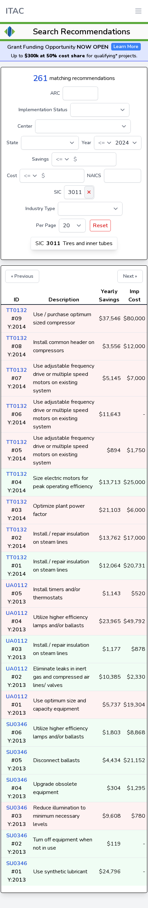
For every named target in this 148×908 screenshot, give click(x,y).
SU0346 (16, 724)
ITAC (15, 10)
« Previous (22, 276)
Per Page (46, 225)
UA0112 (17, 585)
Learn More (126, 46)
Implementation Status (43, 109)
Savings (40, 159)
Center (25, 126)
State (12, 142)
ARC (55, 93)
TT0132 (16, 310)
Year (86, 142)
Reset (100, 225)
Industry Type (40, 208)
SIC (57, 192)
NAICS (94, 175)
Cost (12, 175)
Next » (130, 276)
